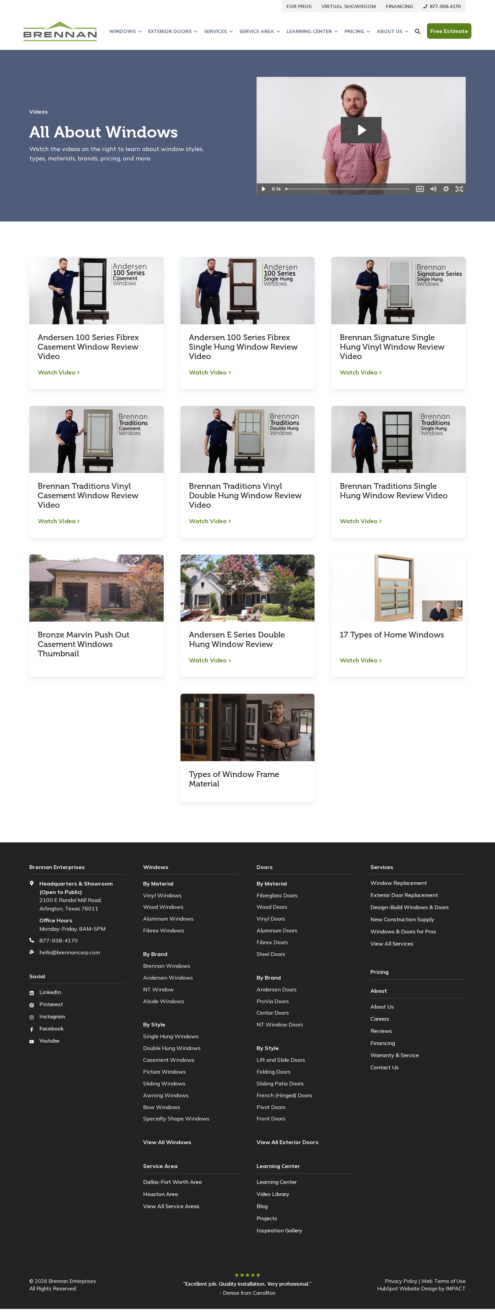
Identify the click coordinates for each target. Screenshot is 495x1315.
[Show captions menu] (420, 189)
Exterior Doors (170, 31)
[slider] (348, 189)
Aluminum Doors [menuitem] (277, 930)
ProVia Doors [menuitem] (273, 1001)
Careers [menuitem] (379, 1018)
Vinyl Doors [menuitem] (271, 918)
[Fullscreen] (459, 189)
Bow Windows (161, 1107)
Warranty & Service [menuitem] (394, 1055)
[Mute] (433, 189)
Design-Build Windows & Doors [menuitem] (409, 907)
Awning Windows (166, 1095)
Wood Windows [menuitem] (163, 906)
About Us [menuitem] (382, 1006)
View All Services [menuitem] (392, 943)
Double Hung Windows (172, 1048)
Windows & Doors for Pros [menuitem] (403, 931)
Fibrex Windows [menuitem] (163, 930)
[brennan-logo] (60, 31)
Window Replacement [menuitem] (398, 882)
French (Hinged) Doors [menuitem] (284, 1095)
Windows (122, 31)
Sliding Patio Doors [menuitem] (280, 1083)
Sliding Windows (164, 1083)
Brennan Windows (166, 965)
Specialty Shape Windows (176, 1118)
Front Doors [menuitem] (271, 1118)
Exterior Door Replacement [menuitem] (404, 895)
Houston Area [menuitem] (160, 1194)
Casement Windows (168, 1059)
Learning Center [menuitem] (277, 1181)
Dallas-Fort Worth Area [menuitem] (172, 1181)
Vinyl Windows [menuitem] (162, 895)
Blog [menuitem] (262, 1206)
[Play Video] (263, 189)
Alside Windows (163, 1001)
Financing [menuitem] (382, 1043)
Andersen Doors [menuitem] (277, 989)
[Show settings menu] (446, 189)
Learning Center (309, 31)
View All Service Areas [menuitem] (171, 1206)
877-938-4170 (58, 940)
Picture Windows (164, 1071)
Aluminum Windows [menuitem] (168, 918)
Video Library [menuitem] (273, 1194)
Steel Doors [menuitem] (271, 954)
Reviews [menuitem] (381, 1030)
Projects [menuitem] (267, 1218)
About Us (389, 31)
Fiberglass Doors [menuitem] (277, 895)
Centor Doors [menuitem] (273, 1012)
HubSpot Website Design (407, 1288)
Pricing (354, 31)
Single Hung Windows (171, 1036)
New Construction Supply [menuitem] (402, 919)
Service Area (256, 31)
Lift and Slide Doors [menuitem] (281, 1059)
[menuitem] (299, 6)
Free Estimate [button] (449, 31)
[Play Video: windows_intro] (361, 130)
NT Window (158, 989)
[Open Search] (417, 31)
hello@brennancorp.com (69, 952)
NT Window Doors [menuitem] (280, 1024)
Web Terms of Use (443, 1281)
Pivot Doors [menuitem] (271, 1107)
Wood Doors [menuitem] (272, 906)
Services (215, 31)
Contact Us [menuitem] (384, 1067)
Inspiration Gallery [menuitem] (279, 1230)
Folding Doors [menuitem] (274, 1071)
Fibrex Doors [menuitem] (272, 942)
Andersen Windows (168, 977)
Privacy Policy (401, 1281)
